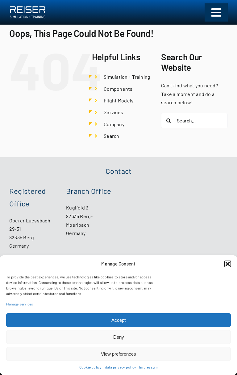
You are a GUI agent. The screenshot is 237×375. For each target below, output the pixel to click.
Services (113, 112)
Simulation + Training (127, 77)
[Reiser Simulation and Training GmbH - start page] (27, 12)
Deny (118, 337)
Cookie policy (90, 367)
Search (111, 136)
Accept (118, 320)
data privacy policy (120, 367)
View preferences (118, 354)
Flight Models (119, 100)
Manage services (19, 304)
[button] (228, 264)
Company (114, 124)
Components (118, 89)
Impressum (148, 367)
